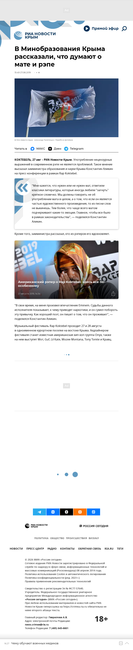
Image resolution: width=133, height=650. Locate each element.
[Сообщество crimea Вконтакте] (53, 511)
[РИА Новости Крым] (35, 35)
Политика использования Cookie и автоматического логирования (65, 574)
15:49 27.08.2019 (23, 72)
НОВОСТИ (16, 549)
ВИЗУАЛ (94, 538)
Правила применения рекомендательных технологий (58, 582)
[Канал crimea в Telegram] (39, 511)
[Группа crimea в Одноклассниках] (80, 511)
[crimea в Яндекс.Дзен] (66, 511)
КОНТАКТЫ (67, 549)
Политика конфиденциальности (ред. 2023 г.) (52, 578)
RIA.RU (109, 549)
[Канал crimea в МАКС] (93, 511)
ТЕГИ (120, 549)
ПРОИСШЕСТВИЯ (76, 538)
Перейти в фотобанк (64, 140)
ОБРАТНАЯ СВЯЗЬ (89, 549)
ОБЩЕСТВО (57, 538)
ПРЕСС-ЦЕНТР (35, 549)
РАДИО (52, 549)
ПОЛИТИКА (41, 538)
